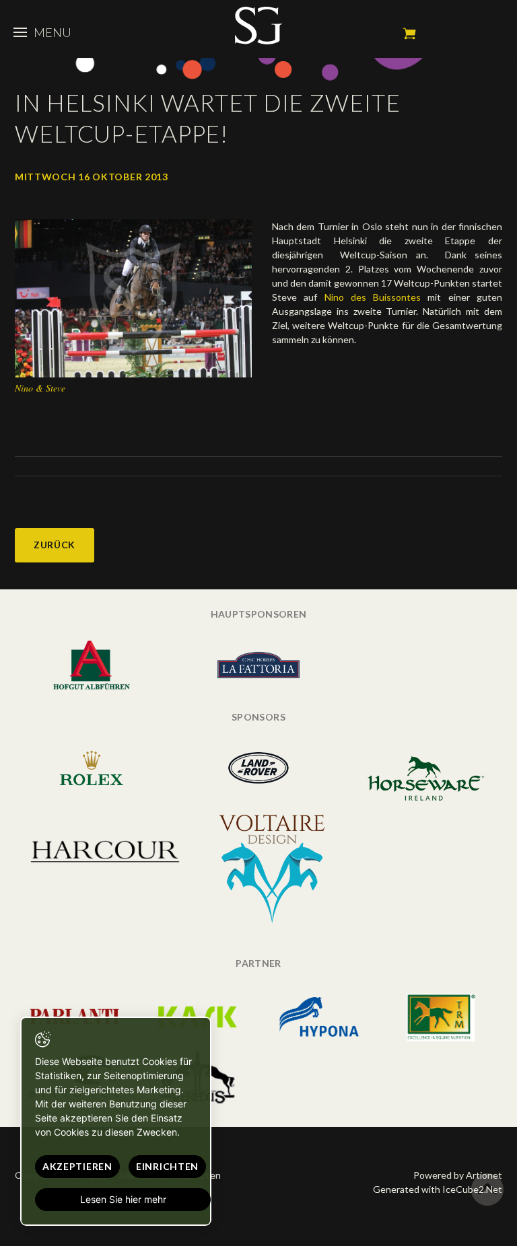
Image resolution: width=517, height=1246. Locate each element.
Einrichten (167, 1166)
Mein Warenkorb (409, 33)
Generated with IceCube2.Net (437, 1189)
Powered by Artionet (457, 1175)
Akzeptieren (77, 1166)
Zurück (54, 544)
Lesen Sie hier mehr (123, 1199)
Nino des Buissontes (372, 297)
